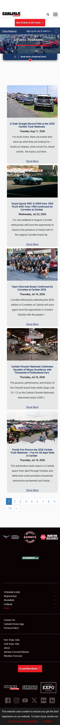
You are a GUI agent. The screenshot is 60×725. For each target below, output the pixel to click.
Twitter (34, 700)
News (7, 608)
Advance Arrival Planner (16, 651)
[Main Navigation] (55, 14)
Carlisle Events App (14, 623)
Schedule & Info (12, 592)
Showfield (9, 600)
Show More (32, 161)
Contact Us (9, 619)
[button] (30, 57)
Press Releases (9, 31)
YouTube (25, 700)
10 (10, 508)
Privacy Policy (11, 627)
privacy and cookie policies (23, 721)
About (7, 647)
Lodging (8, 604)
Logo (11, 14)
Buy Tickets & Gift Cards (28, 22)
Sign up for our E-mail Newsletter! (42, 31)
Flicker (43, 700)
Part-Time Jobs (12, 639)
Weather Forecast (13, 655)
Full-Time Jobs (11, 643)
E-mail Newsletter (28, 668)
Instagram (16, 700)
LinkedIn (52, 700)
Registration (10, 596)
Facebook (8, 700)
